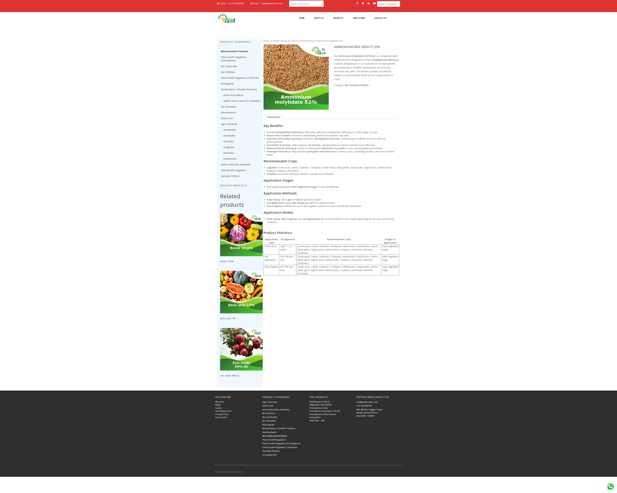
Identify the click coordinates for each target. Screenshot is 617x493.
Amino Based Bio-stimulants (236, 164)
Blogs (218, 404)
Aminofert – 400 (316, 420)
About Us (219, 401)
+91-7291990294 (235, 3)
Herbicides (228, 152)
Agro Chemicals (229, 124)
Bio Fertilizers (228, 72)
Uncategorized (269, 454)
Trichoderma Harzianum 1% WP (324, 411)
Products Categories (281, 40)
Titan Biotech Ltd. (223, 411)
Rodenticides (230, 158)
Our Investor (221, 417)
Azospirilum (315, 417)
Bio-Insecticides (229, 66)
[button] (323, 49)
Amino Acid (227, 118)
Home (266, 40)
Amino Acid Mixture (233, 95)
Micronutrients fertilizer (303, 40)
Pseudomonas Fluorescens (322, 414)
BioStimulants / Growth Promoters (239, 89)
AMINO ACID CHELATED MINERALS (242, 100)
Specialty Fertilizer (230, 176)
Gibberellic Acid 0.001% (320, 404)
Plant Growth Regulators (233, 170)
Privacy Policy (221, 414)
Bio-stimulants (228, 106)
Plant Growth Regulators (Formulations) (281, 443)
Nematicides (229, 129)
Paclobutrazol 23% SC (319, 401)
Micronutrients (228, 112)
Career (218, 407)
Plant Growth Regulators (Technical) (239, 77)
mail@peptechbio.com (271, 3)
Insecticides (229, 135)
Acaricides (228, 141)
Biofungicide (227, 83)
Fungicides (228, 147)
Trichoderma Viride (318, 407)
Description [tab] (273, 116)
